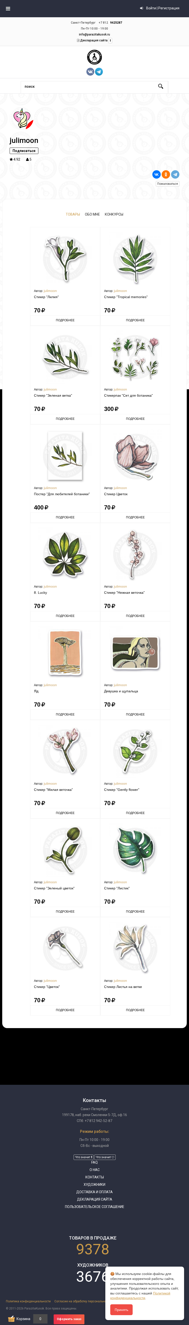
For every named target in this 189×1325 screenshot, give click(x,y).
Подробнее (65, 320)
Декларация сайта (93, 40)
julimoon (50, 291)
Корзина (23, 1319)
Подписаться (24, 151)
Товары (73, 214)
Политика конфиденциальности (28, 1301)
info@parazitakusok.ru (94, 34)
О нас (95, 1170)
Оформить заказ (69, 1319)
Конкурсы (114, 214)
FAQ (94, 1162)
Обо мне (92, 214)
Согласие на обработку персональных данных (87, 1301)
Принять (121, 1310)
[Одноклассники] (166, 174)
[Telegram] (175, 174)
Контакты (94, 1177)
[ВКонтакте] (156, 174)
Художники (94, 1185)
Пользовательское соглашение (94, 1207)
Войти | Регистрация (162, 8)
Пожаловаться (167, 184)
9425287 (116, 22)
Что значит (83, 1157)
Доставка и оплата (94, 1192)
